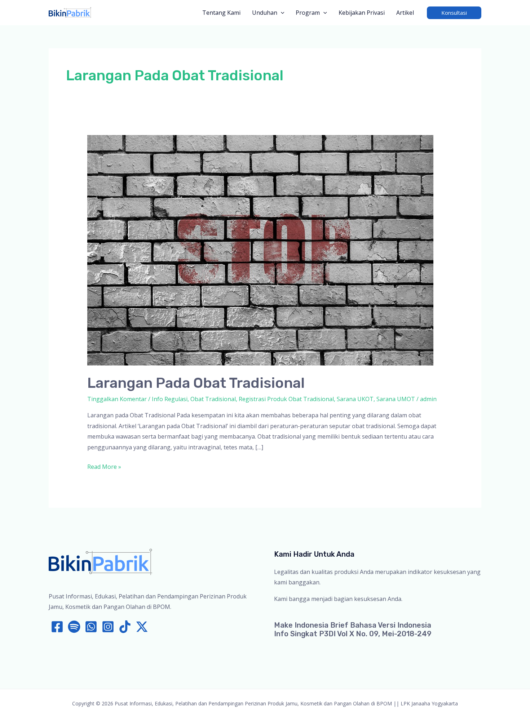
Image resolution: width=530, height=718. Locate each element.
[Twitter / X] (141, 626)
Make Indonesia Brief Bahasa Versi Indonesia (352, 625)
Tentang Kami (221, 13)
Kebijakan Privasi (362, 13)
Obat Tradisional (213, 399)
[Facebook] (57, 626)
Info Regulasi (169, 399)
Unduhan (264, 13)
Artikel (405, 13)
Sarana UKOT (355, 399)
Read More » (104, 467)
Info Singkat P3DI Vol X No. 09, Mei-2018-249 (353, 633)
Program (308, 13)
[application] (280, 12)
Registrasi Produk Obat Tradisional (286, 399)
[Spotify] (74, 626)
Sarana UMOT (395, 399)
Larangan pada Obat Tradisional (196, 382)
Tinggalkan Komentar (117, 399)
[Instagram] (108, 626)
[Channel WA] (91, 626)
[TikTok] (124, 626)
